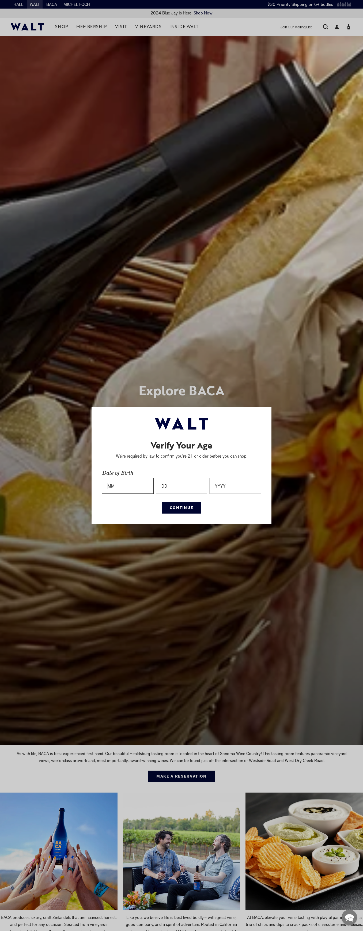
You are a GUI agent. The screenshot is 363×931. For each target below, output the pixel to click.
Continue (181, 507)
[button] (349, 917)
